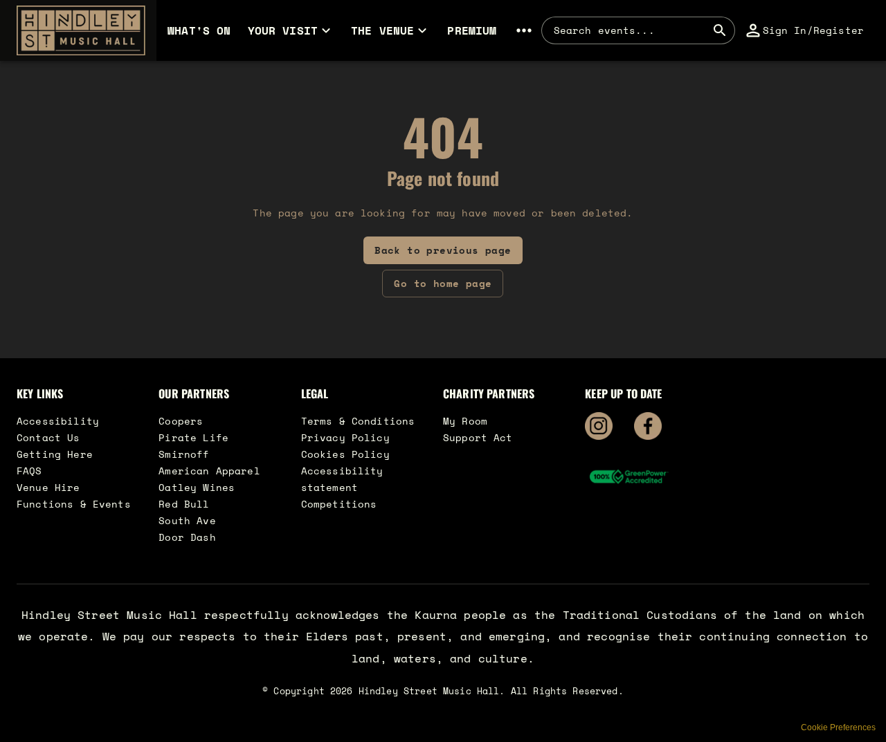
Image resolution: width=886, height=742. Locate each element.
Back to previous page (442, 250)
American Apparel (209, 470)
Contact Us (48, 437)
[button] (78, 30)
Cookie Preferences (838, 727)
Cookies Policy (345, 454)
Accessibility (58, 421)
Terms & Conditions (358, 421)
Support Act (478, 437)
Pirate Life (193, 437)
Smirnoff (184, 454)
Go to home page (442, 283)
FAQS (29, 470)
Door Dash (187, 537)
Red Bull (184, 504)
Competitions (339, 504)
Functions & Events (74, 504)
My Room (465, 421)
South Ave (187, 520)
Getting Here (55, 454)
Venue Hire (48, 487)
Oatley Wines (197, 487)
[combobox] (630, 30)
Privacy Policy (345, 437)
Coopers (181, 421)
